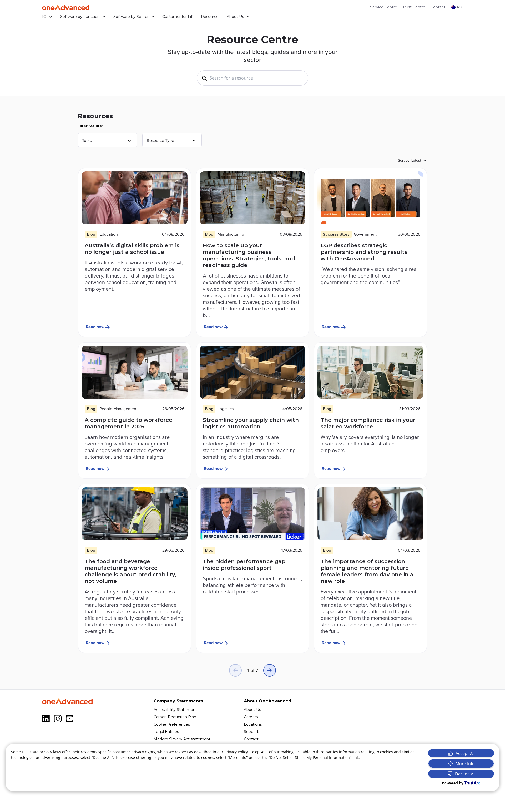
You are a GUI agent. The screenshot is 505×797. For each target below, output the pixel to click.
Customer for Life (178, 16)
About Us (235, 16)
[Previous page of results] (235, 670)
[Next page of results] (269, 670)
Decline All (465, 774)
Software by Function (80, 16)
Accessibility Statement (175, 709)
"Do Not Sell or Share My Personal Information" (309, 757)
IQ (44, 16)
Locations (253, 724)
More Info (465, 763)
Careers (251, 717)
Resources (210, 16)
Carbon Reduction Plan (175, 717)
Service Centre (383, 7)
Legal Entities (166, 731)
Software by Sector (131, 16)
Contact (438, 7)
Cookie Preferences (172, 724)
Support (251, 731)
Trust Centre (413, 7)
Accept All (465, 753)
